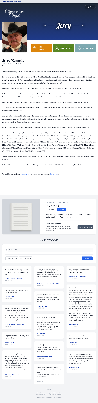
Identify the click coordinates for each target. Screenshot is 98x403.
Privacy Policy (43, 394)
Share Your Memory (85, 227)
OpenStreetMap (51, 397)
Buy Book (61, 209)
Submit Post (87, 258)
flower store (54, 174)
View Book (50, 209)
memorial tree (25, 174)
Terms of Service (54, 394)
